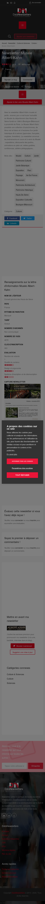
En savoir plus (12, 454)
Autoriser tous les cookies (22, 461)
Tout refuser (22, 475)
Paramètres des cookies (22, 468)
